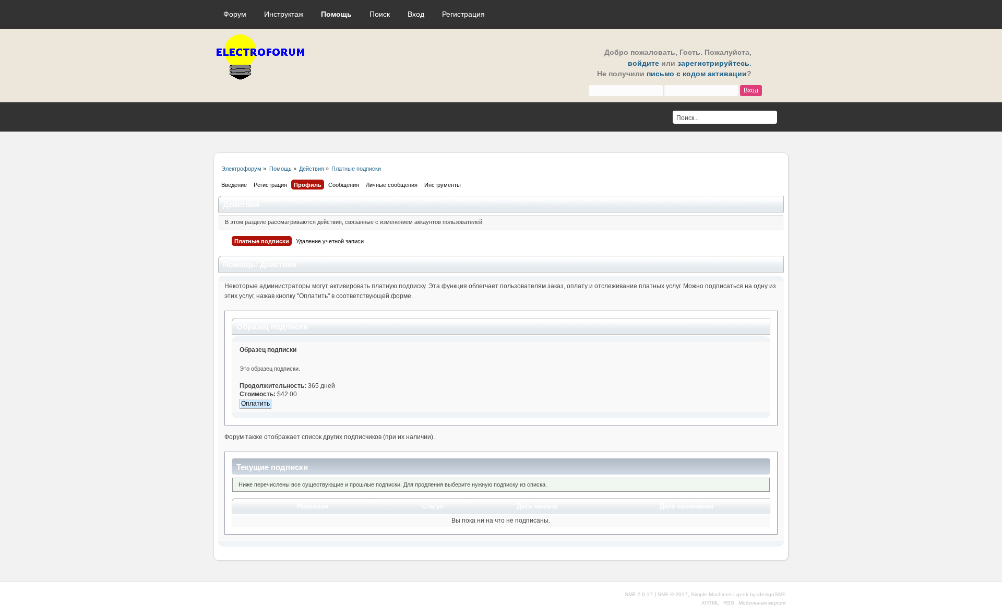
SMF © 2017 (673, 594)
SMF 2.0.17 (639, 594)
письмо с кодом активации (697, 74)
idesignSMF (771, 594)
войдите (643, 63)
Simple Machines (711, 594)
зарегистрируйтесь (713, 63)
